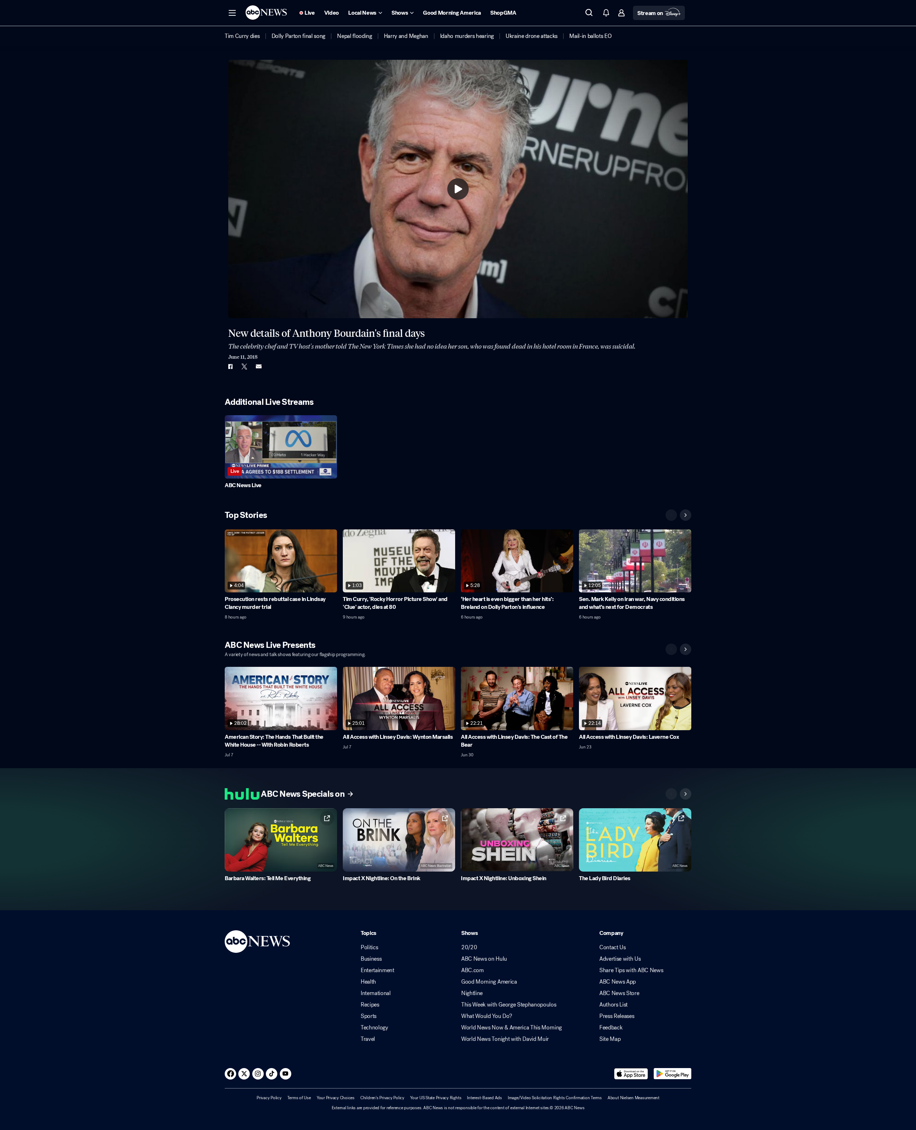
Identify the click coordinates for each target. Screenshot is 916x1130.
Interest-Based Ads (484, 1098)
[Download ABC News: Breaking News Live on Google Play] (672, 1074)
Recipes (370, 1005)
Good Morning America (489, 982)
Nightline (472, 993)
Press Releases (616, 1016)
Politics (369, 947)
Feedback (610, 1027)
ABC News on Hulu (484, 959)
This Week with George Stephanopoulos (508, 1005)
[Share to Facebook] (230, 366)
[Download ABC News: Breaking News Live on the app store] (631, 1074)
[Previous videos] (671, 515)
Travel (368, 1039)
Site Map (609, 1039)
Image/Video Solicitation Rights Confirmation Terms (555, 1098)
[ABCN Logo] (266, 12)
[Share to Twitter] (244, 366)
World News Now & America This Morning (511, 1027)
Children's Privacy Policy (382, 1098)
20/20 (469, 947)
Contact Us (612, 947)
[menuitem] (242, 36)
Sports (368, 1016)
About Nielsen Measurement (633, 1098)
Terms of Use (299, 1098)
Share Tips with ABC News (631, 970)
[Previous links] (671, 794)
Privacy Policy (269, 1098)
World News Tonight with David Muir (505, 1039)
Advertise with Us (620, 959)
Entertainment (377, 970)
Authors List (613, 1005)
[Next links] (685, 794)
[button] (232, 13)
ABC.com (472, 970)
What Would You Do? (486, 1016)
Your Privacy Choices (336, 1098)
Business (371, 959)
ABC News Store (619, 993)
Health (368, 982)
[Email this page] (259, 366)
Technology (374, 1027)
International (376, 993)
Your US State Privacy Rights (435, 1098)
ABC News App (617, 982)
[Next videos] (685, 515)
